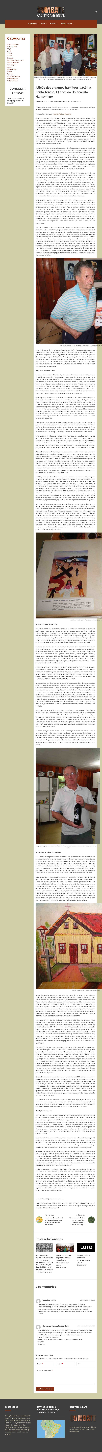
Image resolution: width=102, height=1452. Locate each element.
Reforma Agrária (12, 78)
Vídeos (43, 24)
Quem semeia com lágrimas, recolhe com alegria (63, 1257)
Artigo (9, 49)
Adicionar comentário (45, 1370)
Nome (40, 1364)
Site (79, 1364)
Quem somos (32, 24)
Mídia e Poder (11, 69)
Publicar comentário (45, 1389)
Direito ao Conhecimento (15, 60)
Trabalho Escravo (12, 81)
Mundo (9, 72)
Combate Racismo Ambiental (62, 114)
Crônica (9, 53)
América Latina (12, 46)
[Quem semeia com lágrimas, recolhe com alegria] (65, 1247)
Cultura (9, 56)
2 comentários (76, 101)
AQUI (77, 1432)
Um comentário (61, 1267)
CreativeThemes (40, 1449)
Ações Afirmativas (13, 44)
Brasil (9, 51)
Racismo (10, 74)
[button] (38, 24)
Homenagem (11, 65)
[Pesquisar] (96, 12)
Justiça (9, 67)
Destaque (54, 101)
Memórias (53, 24)
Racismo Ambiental (13, 76)
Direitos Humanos (63, 101)
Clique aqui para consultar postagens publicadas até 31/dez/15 (15, 100)
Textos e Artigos (66, 24)
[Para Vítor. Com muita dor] (86, 1247)
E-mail (60, 1364)
